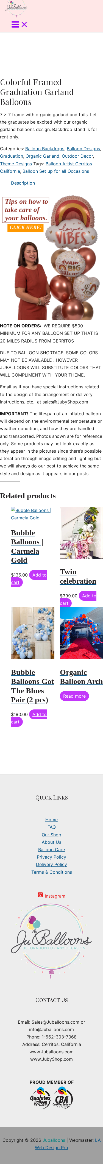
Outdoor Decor (77, 156)
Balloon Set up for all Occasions (56, 171)
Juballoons (54, 1140)
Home (51, 819)
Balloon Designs (83, 148)
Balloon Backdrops (44, 148)
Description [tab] (23, 183)
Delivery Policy (51, 864)
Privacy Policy (51, 857)
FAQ (52, 827)
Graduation (11, 156)
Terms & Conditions (51, 872)
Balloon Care (51, 849)
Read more (74, 696)
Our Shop (51, 834)
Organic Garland (42, 156)
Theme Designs (16, 163)
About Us (51, 842)
